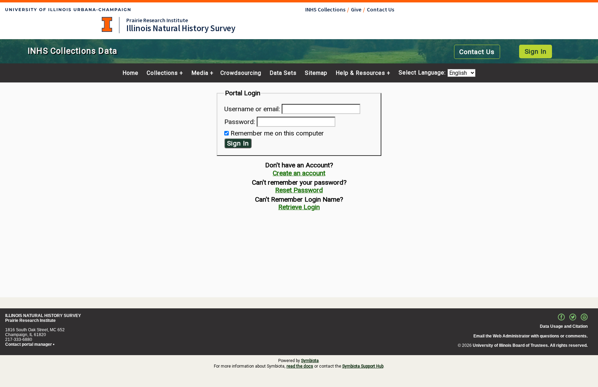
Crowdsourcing (240, 73)
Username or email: (252, 109)
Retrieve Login (299, 207)
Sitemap (316, 73)
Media (199, 73)
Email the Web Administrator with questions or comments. (530, 336)
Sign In (535, 51)
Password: (239, 122)
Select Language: (423, 73)
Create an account (299, 173)
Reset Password (299, 190)
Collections (162, 73)
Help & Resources (360, 73)
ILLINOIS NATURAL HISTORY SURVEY (43, 315)
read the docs (300, 366)
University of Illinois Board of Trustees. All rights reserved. (530, 345)
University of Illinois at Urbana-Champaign (107, 24)
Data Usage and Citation (564, 326)
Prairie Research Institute (157, 20)
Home (130, 73)
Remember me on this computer (277, 133)
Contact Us (380, 9)
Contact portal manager (28, 344)
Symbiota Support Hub (362, 366)
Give (356, 9)
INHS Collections (325, 9)
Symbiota (310, 360)
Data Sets (283, 73)
